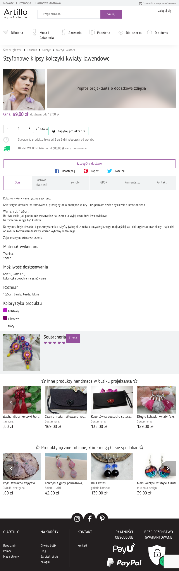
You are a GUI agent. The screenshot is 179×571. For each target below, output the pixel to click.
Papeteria (103, 33)
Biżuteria (17, 33)
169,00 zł (53, 427)
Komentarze (132, 182)
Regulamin (9, 545)
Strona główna (12, 50)
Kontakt (162, 182)
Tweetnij (119, 171)
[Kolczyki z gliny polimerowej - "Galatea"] (66, 466)
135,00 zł (99, 427)
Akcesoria (75, 33)
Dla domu (161, 33)
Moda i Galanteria (47, 35)
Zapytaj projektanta (71, 131)
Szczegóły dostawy (90, 164)
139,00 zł (99, 493)
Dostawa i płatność (42, 183)
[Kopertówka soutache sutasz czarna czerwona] (112, 400)
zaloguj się (164, 10)
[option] (66, 408)
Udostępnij (68, 171)
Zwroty (75, 182)
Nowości (8, 3)
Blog (43, 551)
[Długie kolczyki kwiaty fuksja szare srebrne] (158, 400)
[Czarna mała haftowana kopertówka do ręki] (66, 400)
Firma (73, 338)
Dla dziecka (134, 33)
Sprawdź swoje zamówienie (159, 3)
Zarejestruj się (49, 556)
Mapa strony (11, 556)
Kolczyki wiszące (65, 50)
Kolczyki (46, 50)
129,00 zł (145, 427)
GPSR (103, 182)
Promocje (25, 3)
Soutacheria (52, 421)
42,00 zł (52, 493)
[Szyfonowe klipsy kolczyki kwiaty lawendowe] (24, 89)
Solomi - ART (53, 488)
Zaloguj (45, 562)
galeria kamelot (100, 488)
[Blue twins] (112, 466)
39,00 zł (144, 493)
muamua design (147, 488)
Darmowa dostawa (48, 3)
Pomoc (7, 551)
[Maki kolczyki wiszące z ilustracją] (158, 466)
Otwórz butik (48, 545)
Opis (17, 182)
